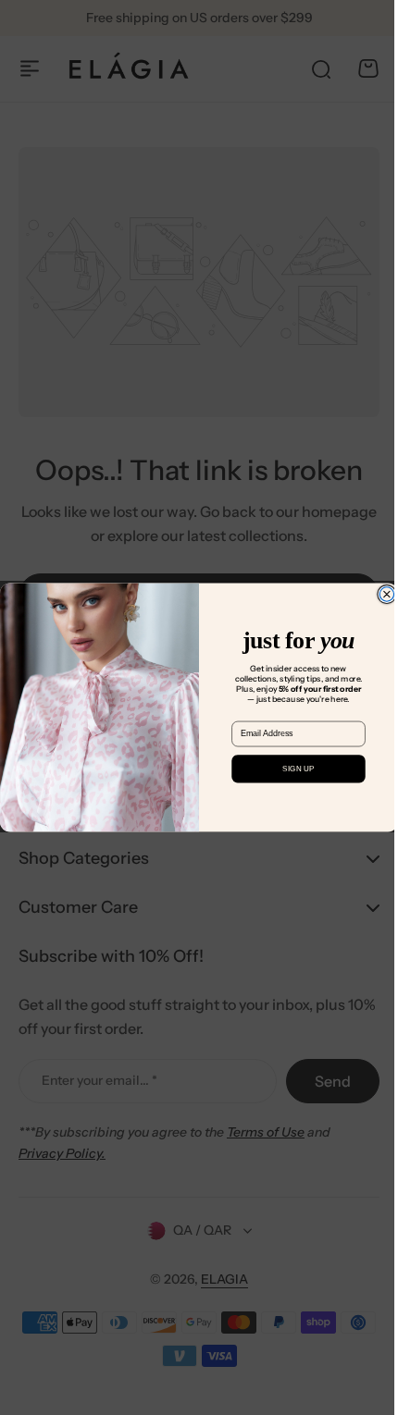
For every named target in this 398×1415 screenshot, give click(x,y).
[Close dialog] (380, 594)
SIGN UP (291, 769)
